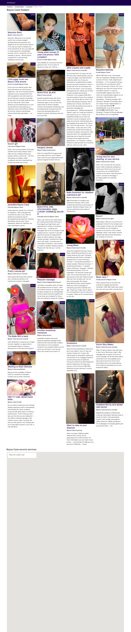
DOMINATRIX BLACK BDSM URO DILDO (109, 406)
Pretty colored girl (16, 271)
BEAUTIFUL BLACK (46, 92)
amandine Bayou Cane (18, 204)
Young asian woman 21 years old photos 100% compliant (48, 54)
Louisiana (29, 7)
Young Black (73, 245)
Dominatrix (72, 343)
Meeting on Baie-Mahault (20, 366)
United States (19, 7)
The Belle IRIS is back (18, 336)
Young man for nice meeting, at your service (107, 157)
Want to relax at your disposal (77, 426)
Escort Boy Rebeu (104, 344)
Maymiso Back (15, 32)
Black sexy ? (102, 277)
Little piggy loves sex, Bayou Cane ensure (18, 80)
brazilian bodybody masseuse (46, 331)
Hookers (10, 7)
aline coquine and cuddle (78, 68)
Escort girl (13, 144)
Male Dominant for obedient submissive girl (80, 193)
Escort (99, 216)
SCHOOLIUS (11, 3)
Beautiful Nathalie (104, 70)
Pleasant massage (46, 279)
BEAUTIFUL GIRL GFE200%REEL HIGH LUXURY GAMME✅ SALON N (50, 210)
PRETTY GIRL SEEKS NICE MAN (20, 398)
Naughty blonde (45, 147)
